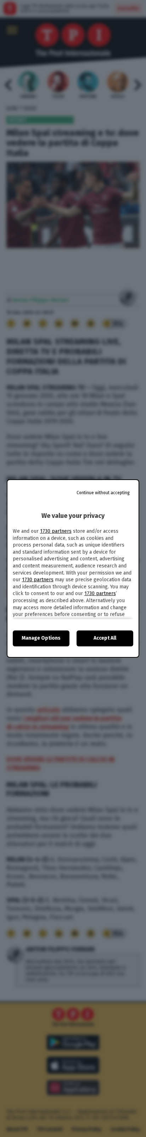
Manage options (41, 638)
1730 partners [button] (56, 531)
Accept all (105, 638)
